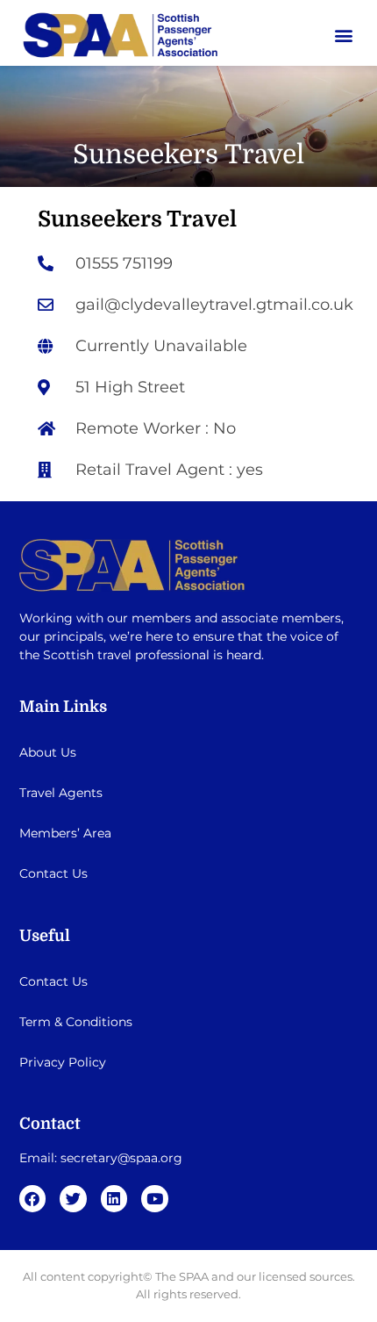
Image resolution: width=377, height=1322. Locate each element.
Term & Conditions (75, 1022)
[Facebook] (32, 1198)
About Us (47, 752)
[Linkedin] (114, 1198)
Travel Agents (61, 793)
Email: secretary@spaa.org (100, 1158)
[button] (343, 34)
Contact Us (53, 873)
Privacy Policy (62, 1062)
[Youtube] (154, 1198)
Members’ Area (65, 833)
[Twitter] (73, 1198)
